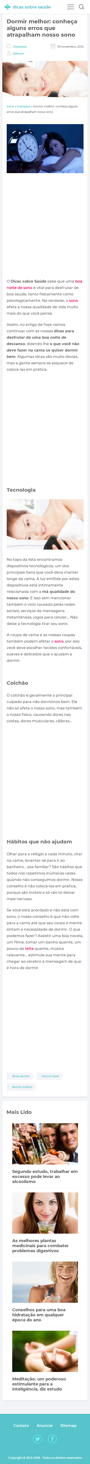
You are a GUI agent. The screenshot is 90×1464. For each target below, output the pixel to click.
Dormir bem (50, 1076)
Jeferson (18, 53)
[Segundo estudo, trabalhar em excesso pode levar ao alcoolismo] (45, 1144)
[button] (81, 7)
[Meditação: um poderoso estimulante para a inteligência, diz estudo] (45, 1352)
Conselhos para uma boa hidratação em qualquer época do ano (39, 1314)
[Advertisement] (45, 226)
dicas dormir (21, 1076)
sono (73, 300)
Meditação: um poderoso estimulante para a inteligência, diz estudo (39, 1384)
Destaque (20, 46)
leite (29, 948)
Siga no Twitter (37, 1439)
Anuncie (45, 1425)
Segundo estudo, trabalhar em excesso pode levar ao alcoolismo (45, 1176)
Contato (21, 1425)
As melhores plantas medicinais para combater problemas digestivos (40, 1245)
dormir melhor (22, 1087)
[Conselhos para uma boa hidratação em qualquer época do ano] (45, 1283)
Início (10, 106)
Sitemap (68, 1425)
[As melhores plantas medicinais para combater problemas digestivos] (45, 1213)
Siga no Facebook (52, 1439)
